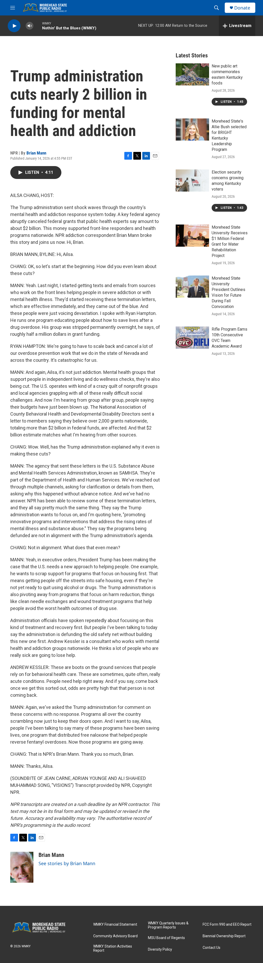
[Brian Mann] (21, 867)
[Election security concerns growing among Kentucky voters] (192, 180)
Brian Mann (36, 153)
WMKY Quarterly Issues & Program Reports (168, 925)
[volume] (29, 26)
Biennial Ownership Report (224, 936)
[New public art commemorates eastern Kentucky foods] (192, 74)
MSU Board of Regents (166, 938)
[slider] (38, 25)
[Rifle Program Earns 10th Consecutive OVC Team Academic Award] (192, 337)
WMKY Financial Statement (115, 924)
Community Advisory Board (115, 936)
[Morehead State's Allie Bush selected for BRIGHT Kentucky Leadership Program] (192, 129)
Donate (242, 8)
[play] (14, 26)
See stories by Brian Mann (67, 863)
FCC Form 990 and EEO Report (227, 924)
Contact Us (211, 948)
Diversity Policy (160, 949)
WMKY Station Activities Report (112, 948)
